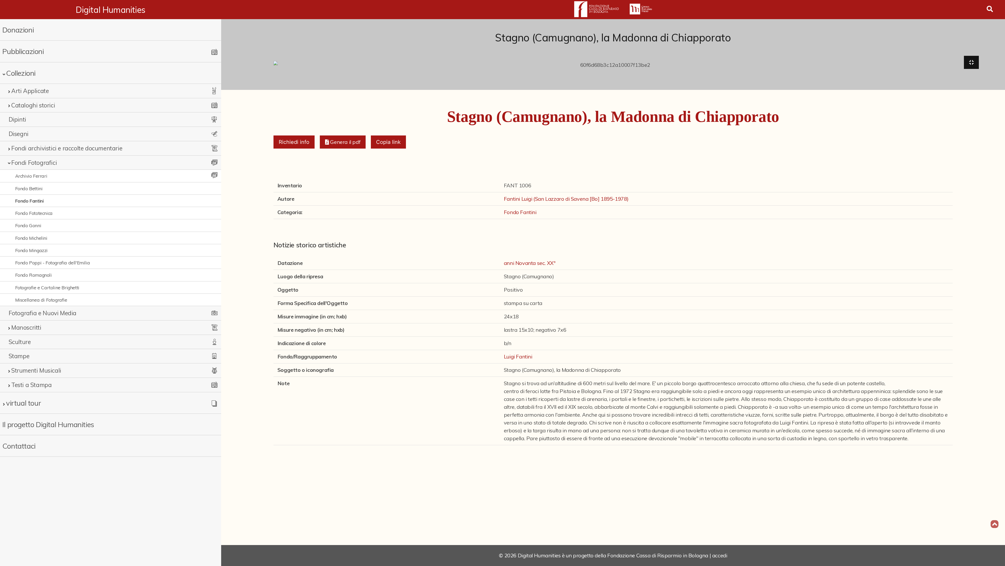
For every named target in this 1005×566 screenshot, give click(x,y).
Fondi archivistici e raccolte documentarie (66, 148)
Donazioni (18, 29)
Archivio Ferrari (31, 176)
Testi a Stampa (31, 385)
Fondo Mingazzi (31, 250)
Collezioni (21, 73)
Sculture (20, 342)
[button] (343, 142)
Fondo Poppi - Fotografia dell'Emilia (52, 262)
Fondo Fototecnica (34, 213)
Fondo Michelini (31, 238)
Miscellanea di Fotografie (41, 300)
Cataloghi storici (33, 105)
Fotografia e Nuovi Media (42, 313)
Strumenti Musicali (36, 370)
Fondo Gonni (28, 225)
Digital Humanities (111, 9)
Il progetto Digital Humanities (48, 424)
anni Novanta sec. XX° (530, 263)
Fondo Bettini (29, 188)
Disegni (19, 134)
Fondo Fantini (29, 201)
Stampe (19, 356)
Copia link (388, 142)
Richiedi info (294, 142)
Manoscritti (26, 327)
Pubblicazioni (23, 51)
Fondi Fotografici (34, 162)
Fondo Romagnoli (33, 275)
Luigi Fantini (518, 356)
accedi (719, 555)
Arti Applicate (30, 91)
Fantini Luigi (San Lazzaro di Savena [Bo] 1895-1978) (566, 198)
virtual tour (23, 402)
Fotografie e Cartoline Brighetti (47, 287)
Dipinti (17, 119)
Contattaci (19, 445)
